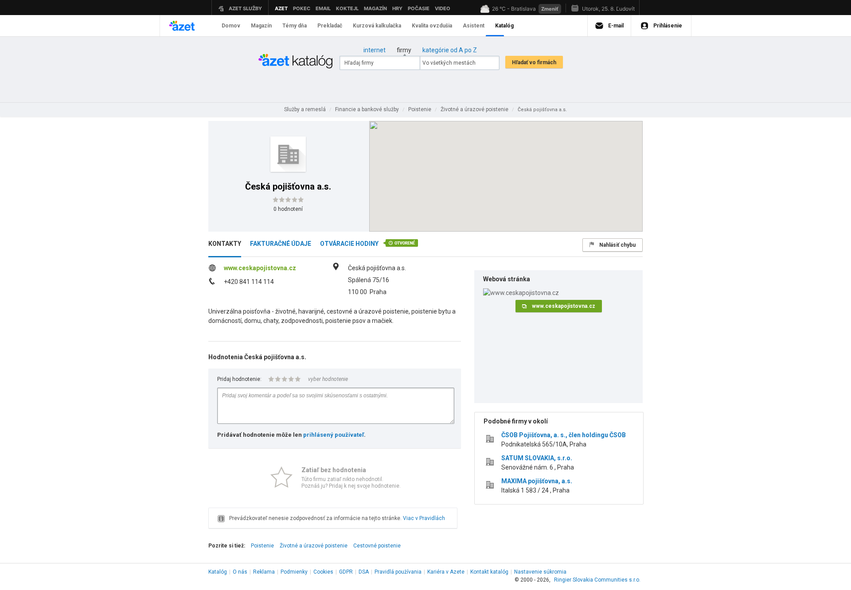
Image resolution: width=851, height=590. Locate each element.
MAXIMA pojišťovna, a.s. (536, 481)
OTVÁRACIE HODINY (349, 243)
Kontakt (489, 572)
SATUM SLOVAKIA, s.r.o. (536, 458)
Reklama (264, 572)
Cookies (323, 572)
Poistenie (262, 546)
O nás (240, 572)
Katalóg (217, 572)
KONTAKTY (224, 243)
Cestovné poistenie (377, 546)
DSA (364, 572)
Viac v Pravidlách (424, 518)
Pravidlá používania (398, 572)
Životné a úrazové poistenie (313, 546)
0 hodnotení (288, 209)
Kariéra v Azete (446, 572)
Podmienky (294, 572)
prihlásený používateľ (333, 434)
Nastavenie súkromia (540, 572)
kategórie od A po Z (449, 50)
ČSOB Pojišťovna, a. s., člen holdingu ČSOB (563, 435)
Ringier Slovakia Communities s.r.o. (597, 580)
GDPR (346, 572)
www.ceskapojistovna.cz (260, 268)
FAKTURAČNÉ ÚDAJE (280, 243)
